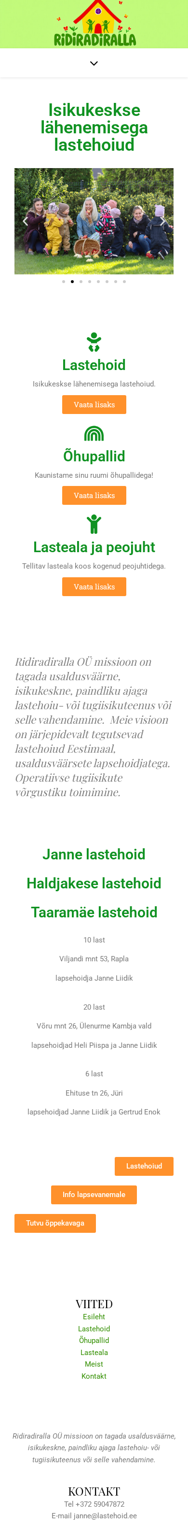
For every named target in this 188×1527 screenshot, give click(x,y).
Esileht (94, 1317)
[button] (25, 221)
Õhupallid (94, 1340)
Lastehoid (94, 1329)
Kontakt (94, 1376)
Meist (94, 1364)
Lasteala (94, 1352)
